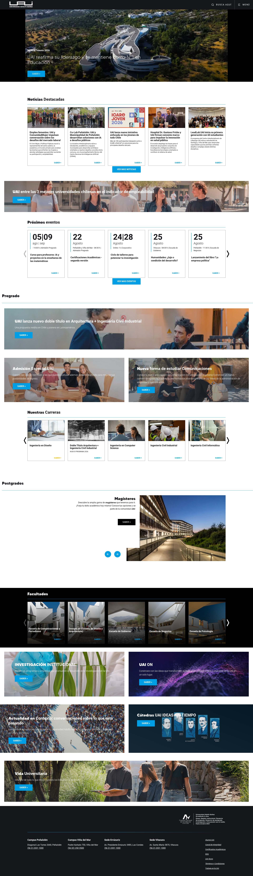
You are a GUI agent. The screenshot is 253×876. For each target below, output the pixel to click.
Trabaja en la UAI (212, 868)
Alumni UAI (209, 840)
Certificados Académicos (215, 849)
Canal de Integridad (213, 845)
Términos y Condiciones (215, 864)
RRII (207, 854)
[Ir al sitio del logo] (33, 5)
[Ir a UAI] (16, 5)
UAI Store (209, 859)
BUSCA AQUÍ (223, 4)
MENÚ (246, 4)
